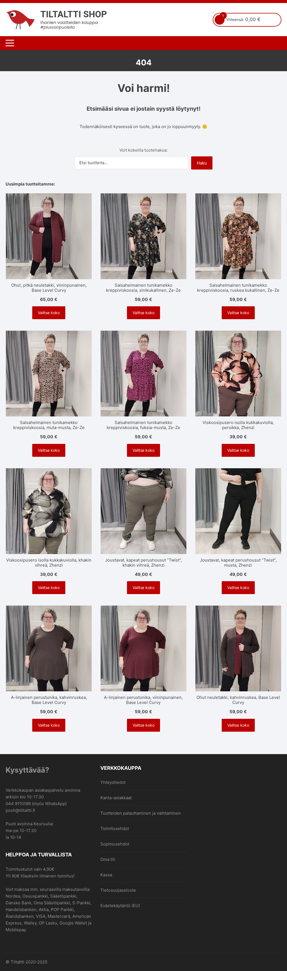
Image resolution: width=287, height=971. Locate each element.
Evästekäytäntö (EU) (120, 905)
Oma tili (107, 859)
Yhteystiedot (113, 782)
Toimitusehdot (114, 828)
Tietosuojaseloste (118, 890)
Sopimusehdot (114, 844)
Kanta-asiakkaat (116, 797)
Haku (202, 163)
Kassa (106, 874)
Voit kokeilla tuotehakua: (143, 150)
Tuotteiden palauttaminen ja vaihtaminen (140, 813)
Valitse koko (49, 312)
